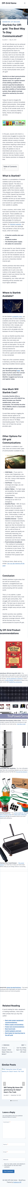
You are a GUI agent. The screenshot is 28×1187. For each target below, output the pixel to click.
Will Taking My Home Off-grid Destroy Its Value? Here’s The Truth (13, 1090)
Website (5, 1159)
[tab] (10, 1100)
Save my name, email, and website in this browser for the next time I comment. (14, 1165)
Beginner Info (6, 21)
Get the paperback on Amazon (14, 678)
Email (5, 1152)
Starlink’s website (15, 224)
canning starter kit (18, 812)
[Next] (23, 1084)
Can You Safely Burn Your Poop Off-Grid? (21, 1048)
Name (5, 1144)
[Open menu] (24, 3)
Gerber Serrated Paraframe (14, 987)
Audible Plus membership (15, 682)
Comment (6, 1122)
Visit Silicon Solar (21, 724)
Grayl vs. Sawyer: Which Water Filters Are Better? (7, 1049)
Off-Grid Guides (15, 21)
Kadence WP (17, 1182)
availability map (17, 316)
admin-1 (6, 39)
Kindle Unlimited (9, 680)
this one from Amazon (21, 771)
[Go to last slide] (4, 1084)
